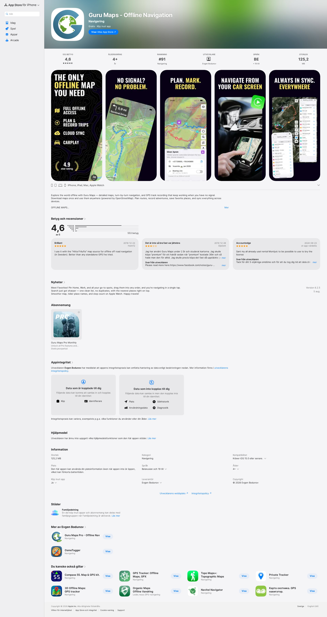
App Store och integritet (86, 610)
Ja (52, 482)
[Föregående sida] (47, 125)
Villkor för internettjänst (61, 610)
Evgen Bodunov (150, 482)
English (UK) (313, 606)
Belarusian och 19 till (153, 469)
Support (121, 610)
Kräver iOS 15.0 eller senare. (248, 458)
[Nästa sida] (323, 125)
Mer (226, 207)
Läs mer (152, 418)
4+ (234, 469)
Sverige (300, 606)
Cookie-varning (107, 610)
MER (224, 257)
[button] (22, 22)
